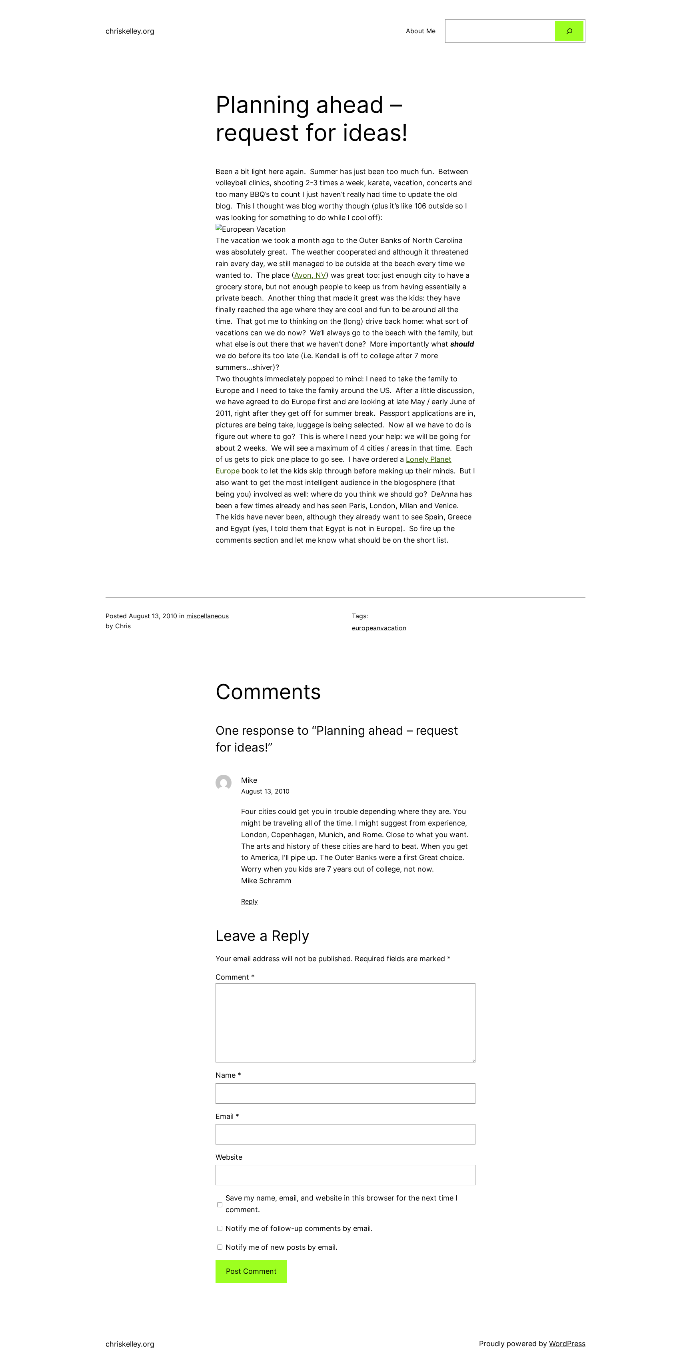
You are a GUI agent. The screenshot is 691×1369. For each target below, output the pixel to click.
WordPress (567, 1343)
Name (228, 1075)
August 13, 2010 (265, 791)
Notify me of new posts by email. (282, 1247)
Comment (235, 977)
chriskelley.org (130, 31)
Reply (249, 901)
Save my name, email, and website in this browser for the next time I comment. (341, 1204)
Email (227, 1116)
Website (229, 1157)
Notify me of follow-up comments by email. (299, 1228)
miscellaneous (207, 616)
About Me (420, 31)
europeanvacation (379, 628)
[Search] (569, 31)
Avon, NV (310, 275)
